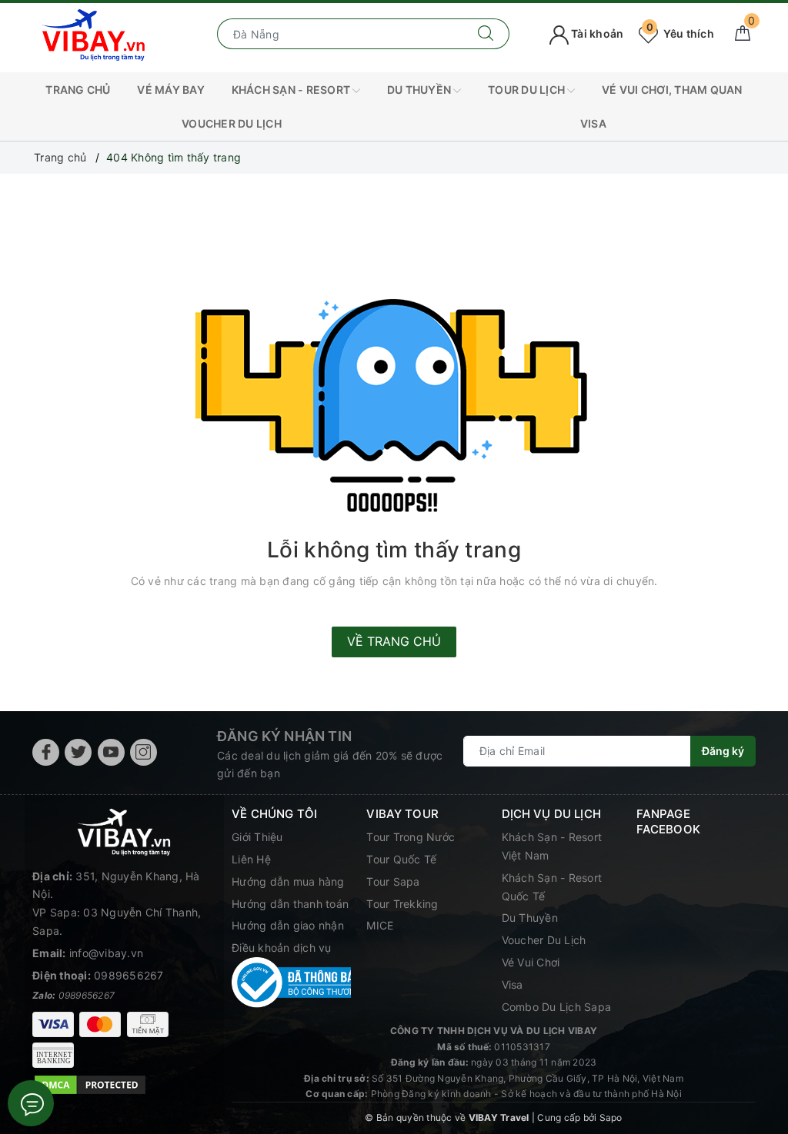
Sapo (611, 1117)
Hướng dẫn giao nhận (288, 925)
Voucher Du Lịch (232, 123)
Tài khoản (596, 33)
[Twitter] (78, 752)
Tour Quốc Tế (401, 859)
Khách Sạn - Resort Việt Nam (552, 846)
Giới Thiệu (257, 836)
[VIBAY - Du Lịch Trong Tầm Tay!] (93, 32)
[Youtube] (111, 752)
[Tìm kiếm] (485, 33)
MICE (379, 925)
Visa (512, 984)
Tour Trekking (402, 903)
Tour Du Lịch (527, 89)
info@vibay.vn (106, 952)
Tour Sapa (392, 881)
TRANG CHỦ (77, 89)
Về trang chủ (394, 641)
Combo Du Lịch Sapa (557, 1006)
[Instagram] (143, 752)
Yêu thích (680, 33)
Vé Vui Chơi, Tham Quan (672, 89)
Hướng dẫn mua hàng (288, 881)
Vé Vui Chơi (531, 962)
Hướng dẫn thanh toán (290, 903)
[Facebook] (45, 752)
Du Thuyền (420, 89)
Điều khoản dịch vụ (282, 947)
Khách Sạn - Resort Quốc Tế (552, 887)
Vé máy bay (171, 89)
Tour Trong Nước (410, 836)
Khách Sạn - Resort (292, 89)
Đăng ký (723, 750)
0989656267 (129, 975)
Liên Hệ (251, 859)
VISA (593, 123)
